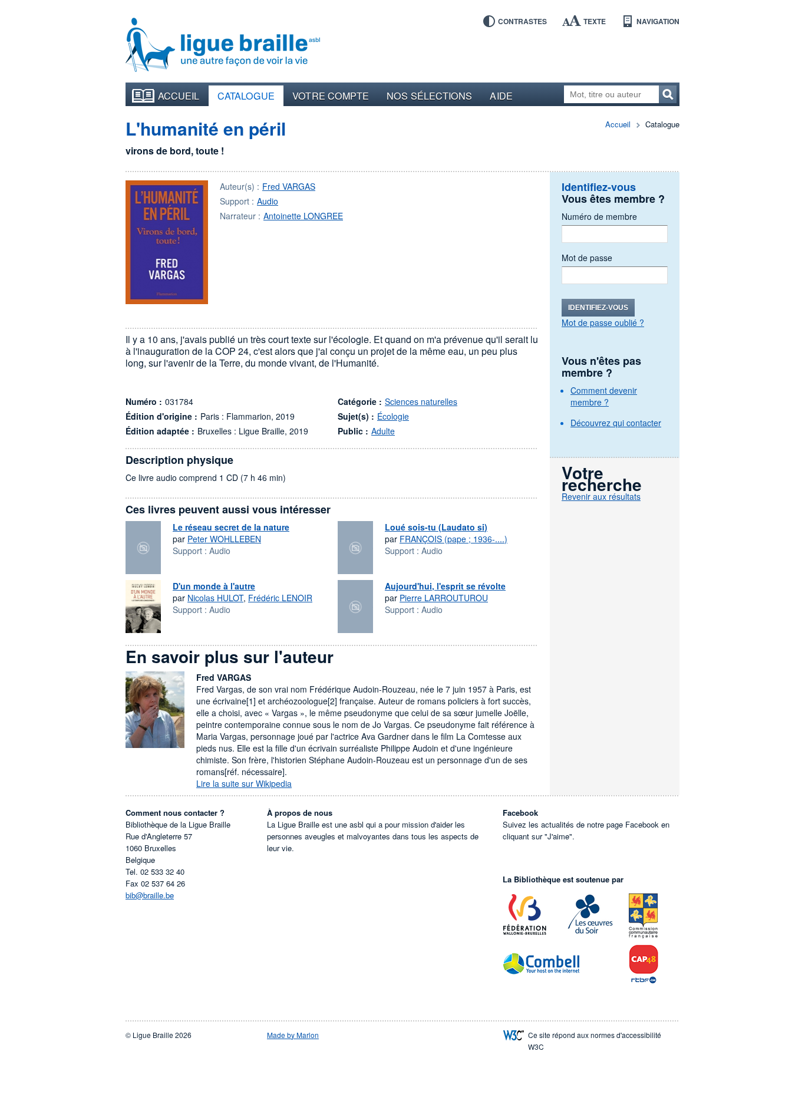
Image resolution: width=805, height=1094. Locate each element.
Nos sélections (429, 95)
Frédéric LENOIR (280, 598)
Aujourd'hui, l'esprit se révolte (445, 586)
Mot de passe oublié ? (603, 322)
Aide (501, 95)
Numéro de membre (599, 216)
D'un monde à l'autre (214, 586)
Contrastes (522, 21)
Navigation (657, 21)
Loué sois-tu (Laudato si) (436, 527)
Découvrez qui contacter (615, 423)
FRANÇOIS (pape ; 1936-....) (453, 539)
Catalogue (246, 95)
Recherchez (668, 94)
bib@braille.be (150, 895)
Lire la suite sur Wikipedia (244, 783)
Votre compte (330, 95)
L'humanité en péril (206, 128)
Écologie (393, 416)
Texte (594, 21)
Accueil (179, 95)
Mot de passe (587, 257)
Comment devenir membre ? (603, 396)
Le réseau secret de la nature (231, 527)
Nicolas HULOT (215, 598)
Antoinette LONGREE (303, 216)
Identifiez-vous (598, 308)
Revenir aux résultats (601, 496)
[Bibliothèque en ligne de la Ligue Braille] (223, 45)
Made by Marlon (293, 1035)
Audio (267, 201)
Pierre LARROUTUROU (444, 598)
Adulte (383, 431)
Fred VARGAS (288, 186)
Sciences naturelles (421, 401)
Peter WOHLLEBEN (224, 539)
